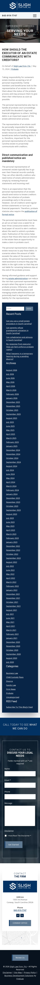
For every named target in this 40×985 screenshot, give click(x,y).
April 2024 (10, 482)
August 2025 (11, 418)
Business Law (12, 673)
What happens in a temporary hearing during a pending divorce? (19, 356)
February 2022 (12, 586)
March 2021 (11, 630)
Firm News (11, 689)
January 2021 (11, 638)
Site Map (18, 972)
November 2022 (13, 550)
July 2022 (10, 566)
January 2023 (11, 542)
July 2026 (10, 374)
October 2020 (12, 650)
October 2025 (12, 410)
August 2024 (11, 466)
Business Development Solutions (18, 975)
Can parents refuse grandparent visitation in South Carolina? (17, 330)
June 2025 (10, 426)
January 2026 (11, 398)
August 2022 (11, 562)
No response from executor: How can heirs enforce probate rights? (20, 347)
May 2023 (10, 526)
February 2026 (12, 394)
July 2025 (10, 422)
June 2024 (10, 474)
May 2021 (10, 622)
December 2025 (13, 402)
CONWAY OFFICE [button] (20, 923)
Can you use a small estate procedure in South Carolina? (19, 322)
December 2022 (13, 546)
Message (8, 803)
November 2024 (13, 454)
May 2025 (10, 430)
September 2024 (13, 462)
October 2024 (12, 458)
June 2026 (10, 378)
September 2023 (13, 510)
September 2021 (13, 606)
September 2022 (13, 558)
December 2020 (13, 642)
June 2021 (10, 618)
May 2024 (10, 478)
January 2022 (11, 590)
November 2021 (13, 598)
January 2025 (11, 446)
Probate (14, 69)
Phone (7, 791)
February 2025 (12, 442)
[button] (35, 15)
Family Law (11, 685)
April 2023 (10, 530)
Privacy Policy (30, 972)
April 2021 (10, 626)
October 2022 (12, 554)
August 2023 (11, 514)
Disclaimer (9, 831)
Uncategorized (12, 697)
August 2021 (11, 610)
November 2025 (13, 406)
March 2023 (11, 534)
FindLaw (20, 979)
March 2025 (11, 438)
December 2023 (13, 498)
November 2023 (13, 502)
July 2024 (10, 470)
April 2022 (10, 578)
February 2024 (12, 490)
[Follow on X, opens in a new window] (22, 915)
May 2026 (10, 382)
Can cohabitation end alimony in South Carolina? (19, 338)
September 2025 (13, 414)
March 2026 (11, 390)
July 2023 (10, 518)
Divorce (9, 681)
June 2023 (10, 522)
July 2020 (10, 662)
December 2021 (13, 594)
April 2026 (10, 386)
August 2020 (11, 658)
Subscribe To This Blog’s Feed (19, 707)
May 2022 (10, 574)
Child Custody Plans (14, 677)
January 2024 (11, 494)
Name (7, 768)
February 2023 (12, 538)
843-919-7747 (9, 15)
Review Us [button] (20, 957)
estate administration (18, 278)
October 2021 (12, 602)
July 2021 (10, 614)
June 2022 (10, 570)
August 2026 (11, 370)
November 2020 (13, 646)
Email (8, 780)
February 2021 (12, 634)
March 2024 (11, 486)
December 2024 (13, 450)
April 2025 (10, 434)
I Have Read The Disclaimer (19, 836)
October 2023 (12, 506)
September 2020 (13, 654)
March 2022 (11, 582)
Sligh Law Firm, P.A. (22, 66)
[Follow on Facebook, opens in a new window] (18, 915)
